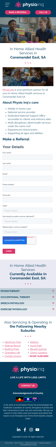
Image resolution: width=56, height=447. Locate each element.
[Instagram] (31, 430)
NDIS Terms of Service (31, 443)
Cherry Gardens (38, 352)
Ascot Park (36, 345)
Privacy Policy (9, 443)
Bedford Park (12, 349)
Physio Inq (8, 90)
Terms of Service (18, 443)
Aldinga (34, 342)
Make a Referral (18, 12)
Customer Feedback (44, 443)
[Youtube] (37, 430)
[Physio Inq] (29, 5)
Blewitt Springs (38, 349)
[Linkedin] (19, 430)
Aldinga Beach (13, 345)
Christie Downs (13, 356)
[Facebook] (25, 430)
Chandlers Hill (12, 352)
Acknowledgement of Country (28, 444)
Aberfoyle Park (13, 342)
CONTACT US (28, 386)
